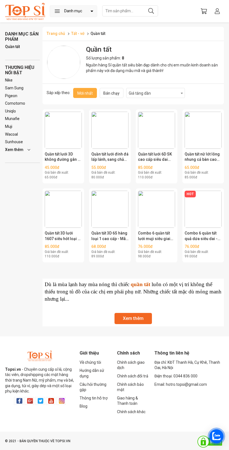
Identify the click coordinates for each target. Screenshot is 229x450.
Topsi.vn (13, 369)
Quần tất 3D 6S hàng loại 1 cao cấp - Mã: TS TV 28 (109, 236)
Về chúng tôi (90, 362)
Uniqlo (10, 111)
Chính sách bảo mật (130, 387)
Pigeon (11, 96)
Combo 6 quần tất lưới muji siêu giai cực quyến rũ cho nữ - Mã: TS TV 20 (156, 236)
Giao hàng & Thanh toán (127, 401)
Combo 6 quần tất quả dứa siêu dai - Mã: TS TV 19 (201, 236)
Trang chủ (56, 33)
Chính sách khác (131, 412)
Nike (9, 80)
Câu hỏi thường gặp (93, 387)
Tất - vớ (78, 33)
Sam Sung (14, 88)
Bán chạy (111, 93)
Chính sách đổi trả (132, 376)
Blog (83, 406)
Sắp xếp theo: (58, 92)
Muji (8, 126)
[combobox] (155, 93)
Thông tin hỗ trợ (94, 398)
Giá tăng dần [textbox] (140, 93)
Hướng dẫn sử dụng (92, 373)
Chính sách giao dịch (131, 365)
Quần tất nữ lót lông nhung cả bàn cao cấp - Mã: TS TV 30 (202, 157)
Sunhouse (14, 142)
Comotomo (15, 103)
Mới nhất (85, 93)
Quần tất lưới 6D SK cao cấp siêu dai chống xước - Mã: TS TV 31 (156, 157)
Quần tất (12, 46)
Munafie (12, 118)
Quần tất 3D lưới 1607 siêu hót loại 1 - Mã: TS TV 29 (62, 236)
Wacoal (11, 134)
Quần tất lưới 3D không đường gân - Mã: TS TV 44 (62, 157)
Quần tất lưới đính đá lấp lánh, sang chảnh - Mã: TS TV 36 (109, 157)
